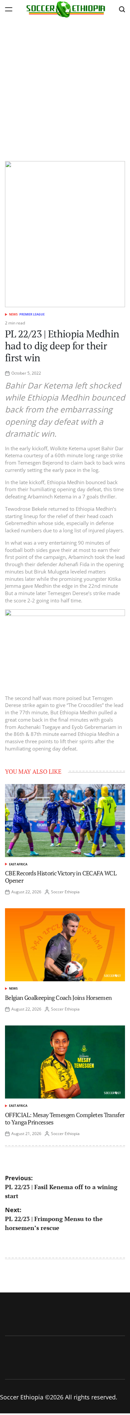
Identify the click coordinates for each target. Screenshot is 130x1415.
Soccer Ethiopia (65, 892)
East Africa (18, 864)
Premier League (32, 314)
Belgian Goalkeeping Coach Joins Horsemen (58, 998)
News (13, 314)
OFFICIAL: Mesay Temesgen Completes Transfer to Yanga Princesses (64, 1118)
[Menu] (8, 9)
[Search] (122, 9)
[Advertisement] (65, 86)
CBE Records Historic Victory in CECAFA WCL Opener (60, 876)
